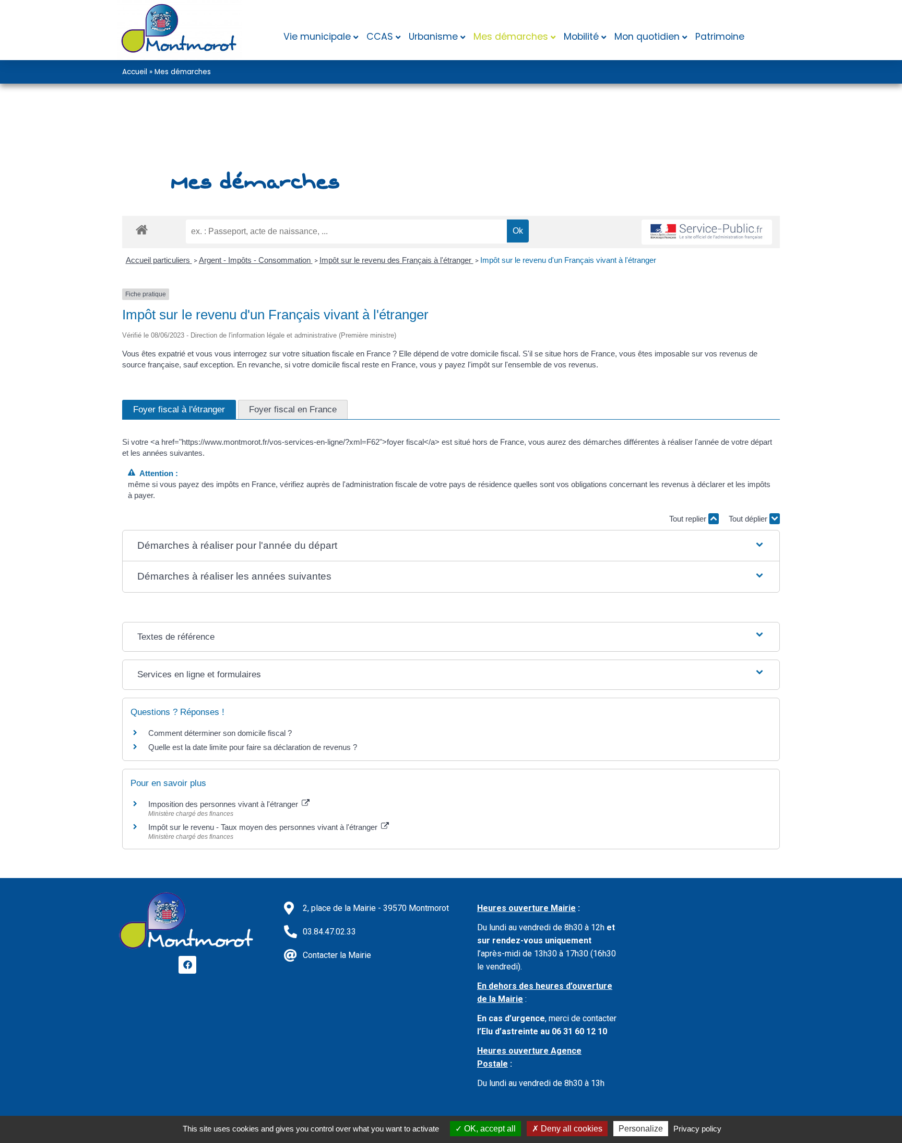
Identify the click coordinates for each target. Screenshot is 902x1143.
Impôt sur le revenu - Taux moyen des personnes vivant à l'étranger (263, 827)
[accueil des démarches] (141, 229)
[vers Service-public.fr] (707, 232)
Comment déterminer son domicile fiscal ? (220, 733)
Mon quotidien (647, 36)
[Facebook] (187, 965)
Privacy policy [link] (697, 1128)
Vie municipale (317, 36)
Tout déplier (749, 518)
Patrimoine (719, 36)
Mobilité (581, 36)
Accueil (134, 72)
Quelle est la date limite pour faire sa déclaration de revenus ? (252, 747)
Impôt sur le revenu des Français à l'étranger (396, 260)
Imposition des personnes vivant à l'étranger (224, 804)
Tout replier (688, 518)
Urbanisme (433, 36)
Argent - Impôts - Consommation (256, 260)
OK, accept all (489, 1128)
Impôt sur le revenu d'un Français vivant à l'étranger (568, 260)
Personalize (641, 1128)
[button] (451, 545)
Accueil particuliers (159, 260)
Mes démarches (510, 36)
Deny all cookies (570, 1128)
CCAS (379, 36)
